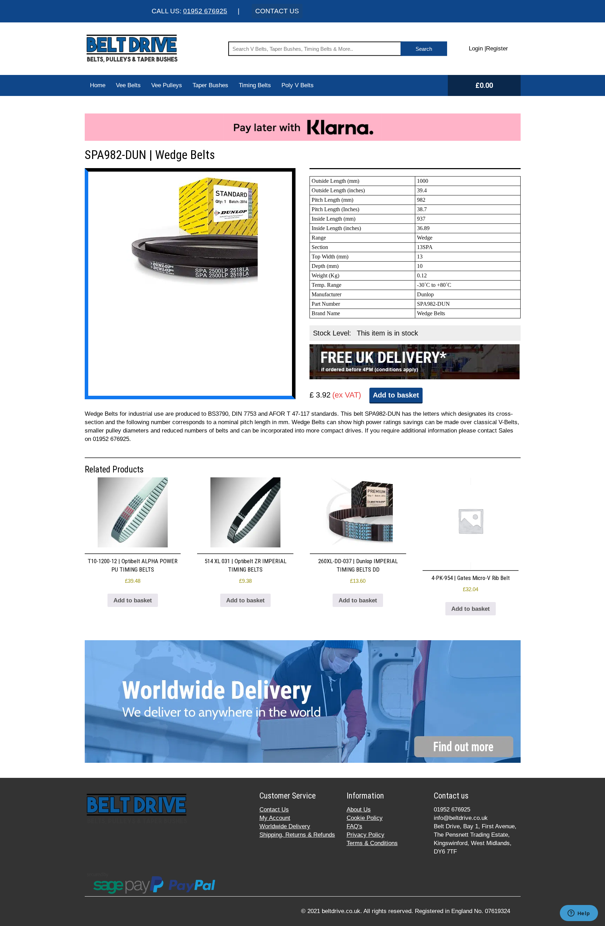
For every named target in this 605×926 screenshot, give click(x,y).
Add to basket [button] (132, 600)
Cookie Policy (365, 818)
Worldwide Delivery (284, 826)
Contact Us (274, 809)
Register (497, 48)
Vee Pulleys (166, 85)
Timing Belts (255, 85)
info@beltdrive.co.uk (461, 818)
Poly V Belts (297, 85)
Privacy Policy (365, 834)
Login (476, 48)
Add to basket (396, 395)
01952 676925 (205, 11)
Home (97, 85)
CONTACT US (277, 11)
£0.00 (484, 85)
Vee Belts (128, 85)
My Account (274, 818)
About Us (359, 809)
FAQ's (354, 826)
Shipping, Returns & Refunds (297, 834)
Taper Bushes (210, 85)
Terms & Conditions (372, 843)
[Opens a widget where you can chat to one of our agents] (578, 913)
